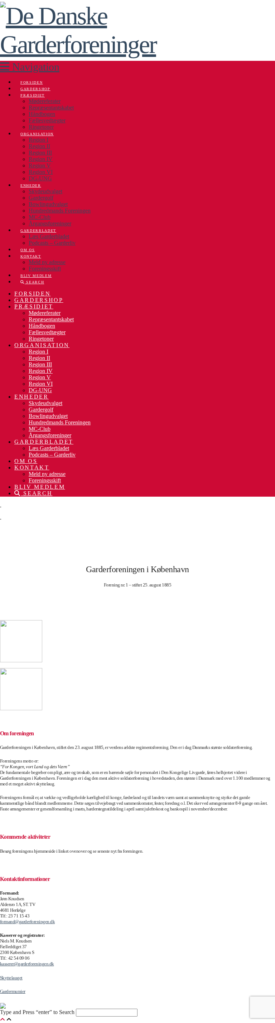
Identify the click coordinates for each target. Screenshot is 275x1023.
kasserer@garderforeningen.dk (27, 963)
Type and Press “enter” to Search (37, 1012)
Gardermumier (12, 991)
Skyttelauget (11, 977)
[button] (29, 67)
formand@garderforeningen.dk (27, 921)
